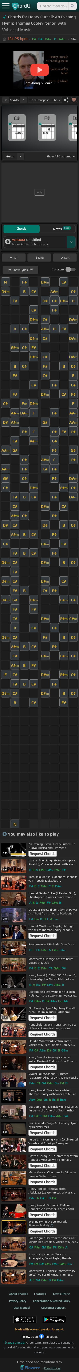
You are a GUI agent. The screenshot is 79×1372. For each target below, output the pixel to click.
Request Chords (42, 854)
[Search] (72, 6)
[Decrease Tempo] (5, 100)
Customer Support (53, 1307)
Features (40, 1294)
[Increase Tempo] (23, 100)
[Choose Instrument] (20, 156)
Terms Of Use (61, 1294)
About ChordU (18, 1294)
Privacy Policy (17, 1301)
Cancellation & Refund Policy (51, 1301)
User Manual (21, 1307)
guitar (10, 156)
